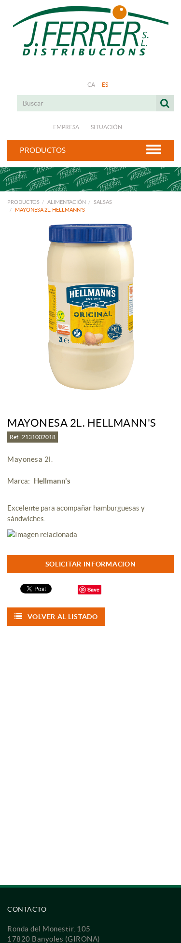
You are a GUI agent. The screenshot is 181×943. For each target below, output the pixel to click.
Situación (106, 127)
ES (105, 84)
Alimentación (66, 202)
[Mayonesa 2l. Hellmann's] (90, 307)
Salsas (103, 202)
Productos (23, 202)
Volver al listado (63, 616)
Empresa (66, 127)
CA (91, 84)
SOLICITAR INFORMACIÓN (90, 564)
